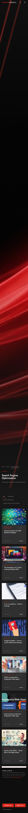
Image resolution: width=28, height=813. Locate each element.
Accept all (8, 805)
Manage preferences (7, 809)
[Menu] (24, 2)
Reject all (20, 805)
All (4, 496)
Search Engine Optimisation (11, 503)
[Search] (20, 2)
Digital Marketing (8, 499)
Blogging (11, 496)
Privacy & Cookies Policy (17, 777)
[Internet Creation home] (9, 2)
